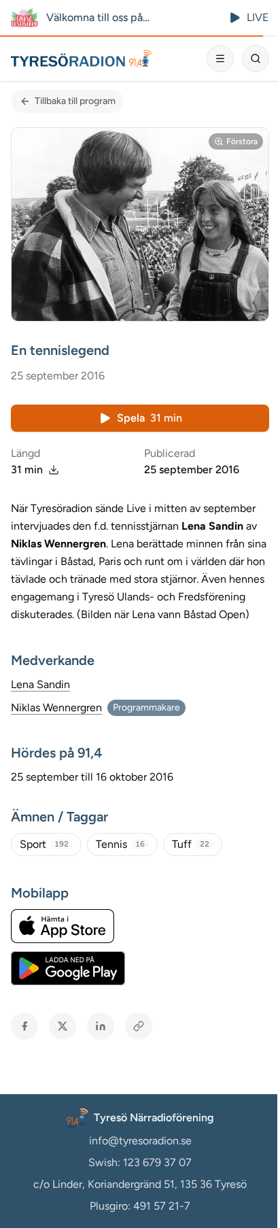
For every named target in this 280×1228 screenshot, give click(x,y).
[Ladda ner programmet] (53, 469)
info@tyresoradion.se (140, 1140)
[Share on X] (62, 1026)
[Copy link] (138, 1026)
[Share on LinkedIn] (100, 1026)
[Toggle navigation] (220, 58)
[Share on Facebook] (24, 1026)
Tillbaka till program (75, 101)
